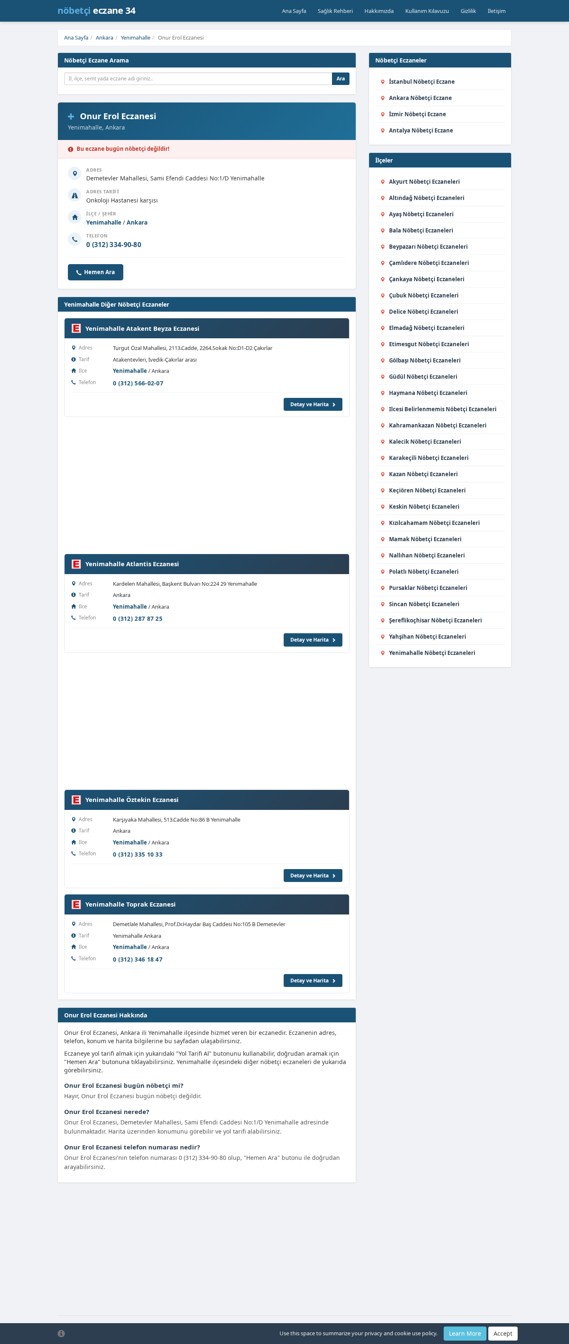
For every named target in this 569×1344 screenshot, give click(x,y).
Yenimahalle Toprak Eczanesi (130, 904)
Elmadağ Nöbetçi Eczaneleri (426, 328)
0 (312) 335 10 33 (137, 854)
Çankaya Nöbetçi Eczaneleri (426, 279)
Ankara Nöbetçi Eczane (420, 98)
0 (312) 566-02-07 (138, 383)
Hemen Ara (99, 272)
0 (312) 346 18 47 (137, 959)
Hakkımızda (379, 11)
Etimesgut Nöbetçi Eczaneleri (429, 344)
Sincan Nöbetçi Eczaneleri (424, 604)
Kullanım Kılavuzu (427, 11)
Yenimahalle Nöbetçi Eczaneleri (432, 653)
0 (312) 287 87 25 (137, 618)
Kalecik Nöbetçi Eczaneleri (425, 441)
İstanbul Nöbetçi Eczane (422, 81)
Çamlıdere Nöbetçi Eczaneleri (429, 263)
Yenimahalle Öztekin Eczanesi (132, 799)
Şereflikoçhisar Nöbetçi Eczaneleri (435, 620)
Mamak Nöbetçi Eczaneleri (425, 539)
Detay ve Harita (310, 404)
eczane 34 (96, 10)
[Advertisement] (206, 481)
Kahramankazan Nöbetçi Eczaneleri (438, 425)
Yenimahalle (135, 37)
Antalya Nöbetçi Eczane (421, 130)
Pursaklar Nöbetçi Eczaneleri (428, 588)
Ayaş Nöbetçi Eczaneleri (421, 214)
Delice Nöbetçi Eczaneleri (423, 311)
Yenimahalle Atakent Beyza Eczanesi (142, 328)
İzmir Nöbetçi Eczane (417, 114)
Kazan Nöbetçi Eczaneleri (423, 474)
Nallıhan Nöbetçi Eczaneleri (427, 555)
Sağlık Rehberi (335, 11)
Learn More (465, 1333)
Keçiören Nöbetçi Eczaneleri (427, 490)
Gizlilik (468, 11)
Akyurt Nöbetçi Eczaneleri (424, 181)
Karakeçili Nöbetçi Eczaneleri (429, 458)
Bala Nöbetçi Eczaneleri (421, 230)
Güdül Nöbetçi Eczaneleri (423, 376)
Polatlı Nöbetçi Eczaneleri (424, 571)
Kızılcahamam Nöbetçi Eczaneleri (434, 523)
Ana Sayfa (294, 11)
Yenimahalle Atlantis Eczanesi (132, 564)
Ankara (104, 37)
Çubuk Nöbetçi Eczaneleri (424, 295)
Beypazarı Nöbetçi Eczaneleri (428, 246)
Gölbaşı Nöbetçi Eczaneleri (425, 360)
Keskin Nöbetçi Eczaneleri (424, 506)
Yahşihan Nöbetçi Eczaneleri (427, 636)
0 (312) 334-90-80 (113, 244)
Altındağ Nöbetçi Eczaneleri (426, 198)
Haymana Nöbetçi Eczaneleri (428, 393)
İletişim (497, 11)
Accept (503, 1333)
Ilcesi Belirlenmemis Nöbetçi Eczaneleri (443, 409)
